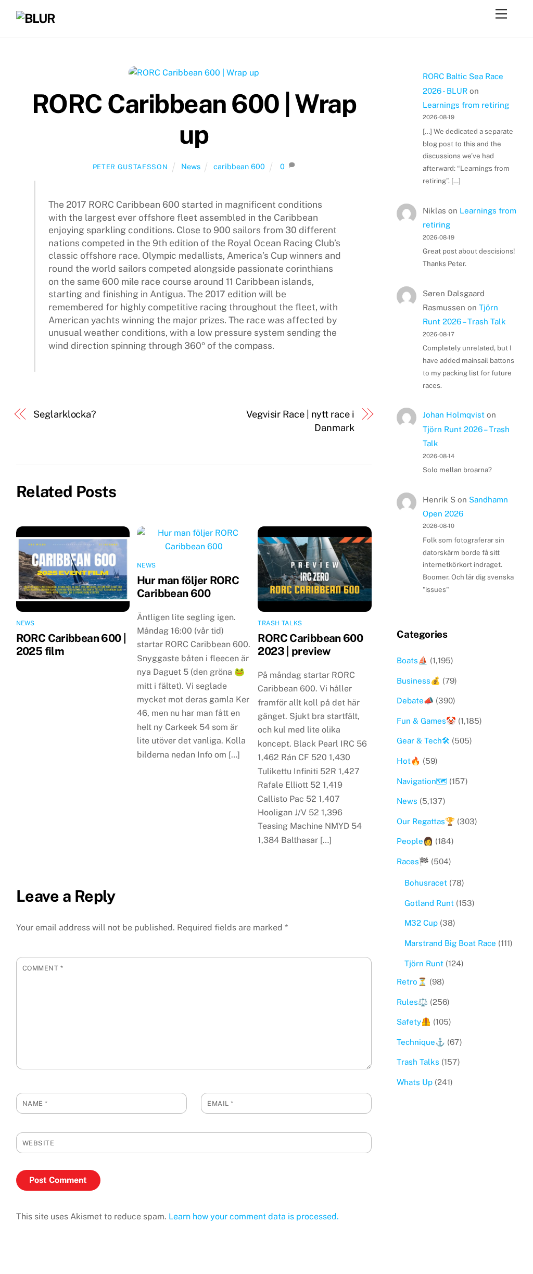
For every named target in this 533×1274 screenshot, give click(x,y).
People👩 (415, 841)
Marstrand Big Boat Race (450, 943)
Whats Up (415, 1082)
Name (35, 1103)
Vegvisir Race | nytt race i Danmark (300, 421)
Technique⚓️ (421, 1042)
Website (38, 1143)
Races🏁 (413, 861)
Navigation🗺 (422, 781)
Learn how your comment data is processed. (254, 1216)
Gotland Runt (429, 903)
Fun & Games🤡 (426, 720)
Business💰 (418, 680)
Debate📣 (415, 700)
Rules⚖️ (412, 1002)
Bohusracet (425, 882)
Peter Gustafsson (130, 167)
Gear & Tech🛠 (423, 740)
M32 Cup (421, 922)
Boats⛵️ (412, 660)
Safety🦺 (414, 1021)
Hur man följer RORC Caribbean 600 (188, 587)
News (190, 166)
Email (220, 1103)
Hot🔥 (409, 760)
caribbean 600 (239, 166)
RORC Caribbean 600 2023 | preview (310, 645)
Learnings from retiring (466, 104)
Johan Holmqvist (454, 414)
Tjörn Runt (423, 963)
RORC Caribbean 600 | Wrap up (194, 119)
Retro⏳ (412, 981)
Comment (43, 968)
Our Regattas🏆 (426, 821)
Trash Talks (280, 623)
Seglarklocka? (64, 414)
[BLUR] (35, 18)
